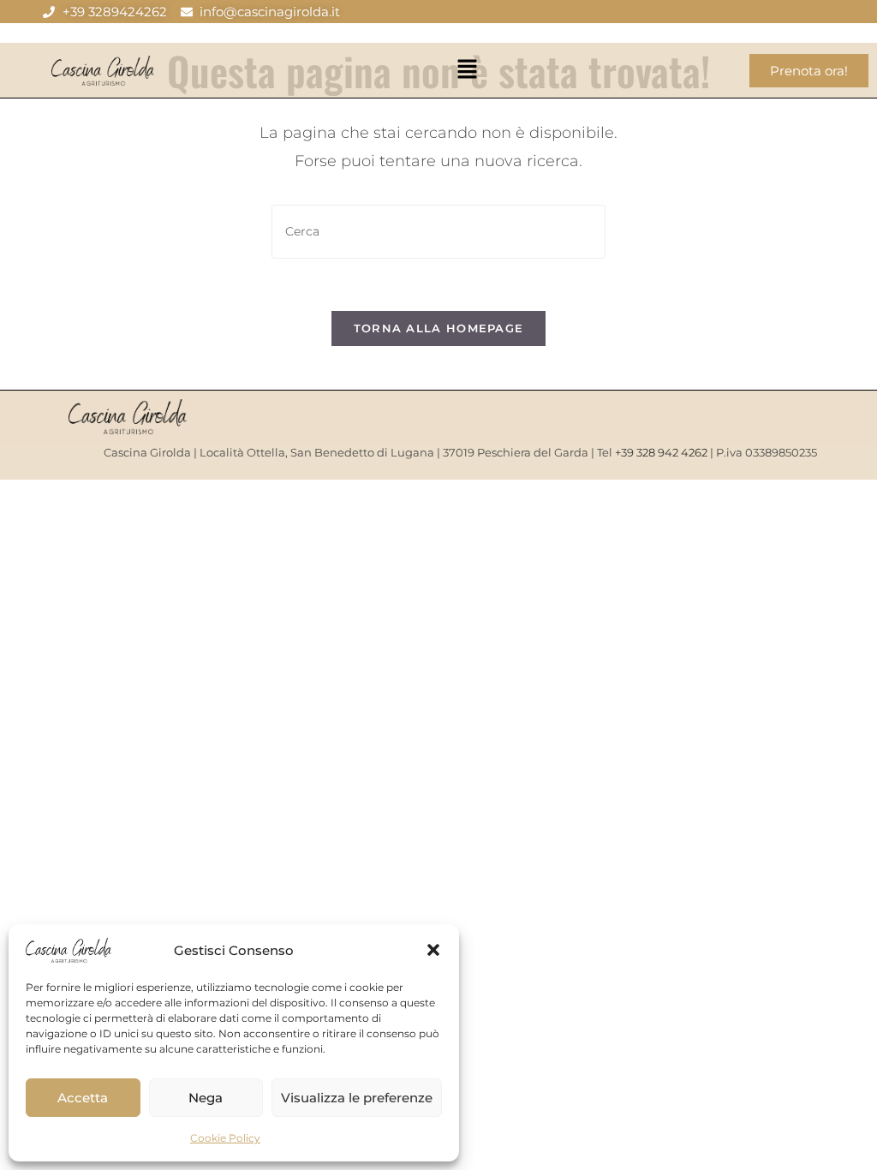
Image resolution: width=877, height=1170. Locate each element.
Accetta (82, 1097)
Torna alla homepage (439, 328)
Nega (205, 1097)
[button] (433, 949)
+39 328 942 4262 (661, 452)
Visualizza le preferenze (357, 1097)
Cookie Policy (225, 1137)
